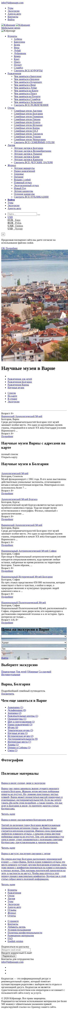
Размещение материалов (21, 935)
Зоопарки (14, 713)
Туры (10, 8)
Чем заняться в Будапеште (28, 82)
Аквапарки (15, 707)
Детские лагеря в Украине (28, 153)
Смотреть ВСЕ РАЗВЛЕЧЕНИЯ (31, 105)
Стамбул (18, 67)
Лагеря (11, 145)
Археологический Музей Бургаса (19, 499)
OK (3, 248)
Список (12, 393)
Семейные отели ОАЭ (26, 130)
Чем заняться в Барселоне (27, 76)
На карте (12, 396)
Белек (17, 44)
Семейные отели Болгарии (28, 113)
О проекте (13, 921)
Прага (17, 62)
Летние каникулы (23, 191)
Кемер (17, 56)
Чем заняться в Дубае (25, 87)
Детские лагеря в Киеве (27, 156)
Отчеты (12, 915)
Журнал (12, 165)
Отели (11, 108)
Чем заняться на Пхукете (27, 96)
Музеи (13, 727)
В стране (12, 398)
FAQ (10, 938)
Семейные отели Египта (27, 122)
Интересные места (19, 741)
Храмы (13, 744)
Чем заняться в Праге (25, 93)
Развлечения (14, 73)
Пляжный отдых (23, 182)
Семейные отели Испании (28, 125)
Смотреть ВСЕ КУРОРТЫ (28, 70)
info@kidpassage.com (12, 2)
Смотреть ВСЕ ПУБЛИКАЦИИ (31, 197)
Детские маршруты (24, 168)
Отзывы (12, 910)
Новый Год (20, 188)
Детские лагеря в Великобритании (32, 151)
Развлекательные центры (23, 716)
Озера (12, 750)
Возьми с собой (22, 179)
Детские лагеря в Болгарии (28, 148)
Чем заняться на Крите (26, 90)
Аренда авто (14, 13)
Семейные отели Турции (27, 136)
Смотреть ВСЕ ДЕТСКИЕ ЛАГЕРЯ (33, 162)
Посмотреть (7, 693)
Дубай (17, 50)
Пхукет (18, 64)
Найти (4, 658)
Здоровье (19, 174)
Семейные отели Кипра (27, 128)
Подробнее (12, 248)
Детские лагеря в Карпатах (28, 159)
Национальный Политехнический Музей (23, 602)
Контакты (13, 16)
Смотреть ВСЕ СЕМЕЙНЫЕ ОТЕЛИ (34, 142)
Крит (16, 59)
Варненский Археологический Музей (21, 416)
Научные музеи (18, 733)
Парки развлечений (24, 171)
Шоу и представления (21, 721)
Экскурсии (13, 11)
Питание (18, 176)
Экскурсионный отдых (26, 185)
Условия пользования (19, 929)
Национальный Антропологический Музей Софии (28, 551)
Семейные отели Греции (27, 119)
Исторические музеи (20, 736)
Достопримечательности (23, 739)
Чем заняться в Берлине (26, 79)
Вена (16, 47)
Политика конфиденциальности (25, 932)
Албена (18, 39)
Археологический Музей (14, 473)
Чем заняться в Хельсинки (28, 102)
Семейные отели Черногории (30, 139)
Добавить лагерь (16, 927)
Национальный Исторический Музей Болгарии (27, 576)
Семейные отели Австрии (28, 110)
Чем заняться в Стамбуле (27, 99)
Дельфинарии (17, 710)
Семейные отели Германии (28, 116)
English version (15, 941)
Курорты (12, 36)
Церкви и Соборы (19, 747)
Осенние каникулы (24, 194)
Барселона (19, 42)
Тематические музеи (20, 730)
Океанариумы (17, 718)
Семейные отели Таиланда (28, 133)
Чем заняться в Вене (25, 85)
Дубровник (20, 53)
